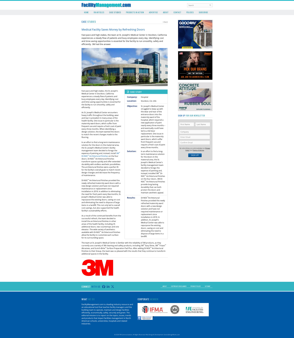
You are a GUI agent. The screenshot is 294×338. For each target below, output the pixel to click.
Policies (190, 12)
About (166, 12)
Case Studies (115, 12)
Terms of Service (198, 150)
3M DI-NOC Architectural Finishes (101, 154)
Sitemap (207, 286)
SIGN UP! (195, 155)
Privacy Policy (196, 286)
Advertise (153, 12)
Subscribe (203, 12)
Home (86, 12)
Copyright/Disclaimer (178, 286)
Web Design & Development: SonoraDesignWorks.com (163, 335)
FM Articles (99, 12)
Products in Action (135, 12)
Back (166, 22)
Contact (177, 12)
